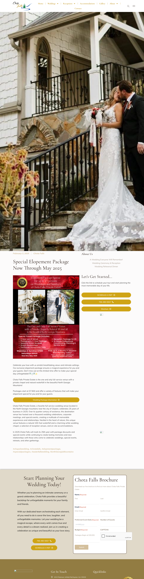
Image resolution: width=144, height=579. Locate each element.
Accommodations (87, 3)
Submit (81, 547)
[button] (128, 6)
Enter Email (79, 511)
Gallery (102, 3)
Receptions (67, 3)
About (112, 3)
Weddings (52, 3)
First (76, 499)
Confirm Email (105, 511)
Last (101, 499)
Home (40, 3)
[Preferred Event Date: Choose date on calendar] (99, 524)
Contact (78, 8)
